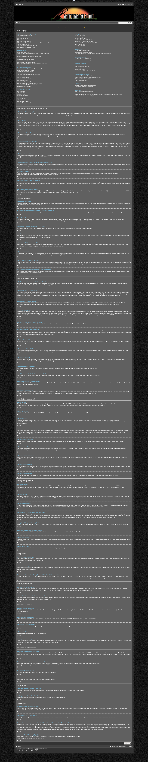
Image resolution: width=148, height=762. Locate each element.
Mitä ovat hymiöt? (21, 94)
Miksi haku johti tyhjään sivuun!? (82, 68)
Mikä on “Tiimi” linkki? (80, 45)
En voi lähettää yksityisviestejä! (82, 50)
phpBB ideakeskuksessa (78, 717)
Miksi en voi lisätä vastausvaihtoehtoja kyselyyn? (28, 74)
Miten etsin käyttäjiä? (80, 69)
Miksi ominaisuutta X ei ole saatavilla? (84, 93)
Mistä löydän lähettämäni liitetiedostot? (84, 86)
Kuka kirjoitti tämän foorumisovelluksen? (84, 91)
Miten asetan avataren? (22, 61)
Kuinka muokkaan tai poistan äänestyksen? (27, 76)
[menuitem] (23, 4)
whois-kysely (122, 724)
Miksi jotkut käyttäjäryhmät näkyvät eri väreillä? (86, 42)
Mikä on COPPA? (21, 37)
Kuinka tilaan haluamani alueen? (83, 78)
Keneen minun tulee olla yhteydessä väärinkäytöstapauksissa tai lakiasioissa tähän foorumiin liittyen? (98, 94)
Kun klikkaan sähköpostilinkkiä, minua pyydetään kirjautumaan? (32, 63)
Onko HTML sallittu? (21, 92)
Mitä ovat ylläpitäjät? (80, 35)
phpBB (42, 237)
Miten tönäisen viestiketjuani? (24, 86)
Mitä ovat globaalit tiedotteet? (24, 97)
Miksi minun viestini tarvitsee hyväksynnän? (27, 84)
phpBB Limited (72, 708)
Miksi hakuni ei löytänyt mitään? (82, 66)
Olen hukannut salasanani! (23, 44)
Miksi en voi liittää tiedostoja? (24, 79)
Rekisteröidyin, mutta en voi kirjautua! (25, 40)
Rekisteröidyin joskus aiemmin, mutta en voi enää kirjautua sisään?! (33, 42)
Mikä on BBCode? (21, 91)
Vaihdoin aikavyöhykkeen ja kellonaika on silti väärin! (29, 56)
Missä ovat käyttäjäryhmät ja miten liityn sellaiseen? (87, 40)
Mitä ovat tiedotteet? (21, 98)
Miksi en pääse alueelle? (23, 77)
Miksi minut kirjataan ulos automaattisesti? (27, 45)
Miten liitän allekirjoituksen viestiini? (25, 71)
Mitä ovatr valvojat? (79, 37)
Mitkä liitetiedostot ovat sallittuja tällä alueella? (86, 85)
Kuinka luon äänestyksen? (23, 73)
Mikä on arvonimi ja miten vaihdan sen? (26, 62)
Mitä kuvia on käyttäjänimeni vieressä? (26, 59)
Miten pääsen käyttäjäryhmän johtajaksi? (84, 41)
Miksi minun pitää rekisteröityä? (24, 35)
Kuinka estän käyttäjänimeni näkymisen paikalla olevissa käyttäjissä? (33, 53)
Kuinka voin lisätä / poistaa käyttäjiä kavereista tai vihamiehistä (89, 60)
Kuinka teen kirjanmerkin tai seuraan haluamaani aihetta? (88, 77)
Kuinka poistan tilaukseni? (81, 80)
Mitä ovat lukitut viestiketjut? (23, 101)
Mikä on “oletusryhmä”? (80, 44)
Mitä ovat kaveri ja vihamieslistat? (83, 58)
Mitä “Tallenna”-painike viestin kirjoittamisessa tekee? (29, 83)
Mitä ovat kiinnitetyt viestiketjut (24, 99)
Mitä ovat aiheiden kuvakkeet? (24, 102)
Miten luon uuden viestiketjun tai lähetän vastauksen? (29, 68)
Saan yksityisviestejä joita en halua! (83, 52)
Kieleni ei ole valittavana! (23, 58)
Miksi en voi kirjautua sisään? (24, 41)
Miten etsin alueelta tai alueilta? (82, 65)
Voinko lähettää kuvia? (22, 95)
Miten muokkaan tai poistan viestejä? (25, 70)
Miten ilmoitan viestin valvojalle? (24, 81)
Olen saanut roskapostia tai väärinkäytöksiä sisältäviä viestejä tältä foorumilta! (93, 53)
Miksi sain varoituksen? (22, 80)
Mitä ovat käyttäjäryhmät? (81, 38)
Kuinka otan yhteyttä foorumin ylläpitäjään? (85, 96)
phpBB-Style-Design (33, 750)
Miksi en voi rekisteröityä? (23, 38)
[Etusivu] (74, 12)
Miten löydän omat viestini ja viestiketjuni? (85, 70)
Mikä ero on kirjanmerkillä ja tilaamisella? (84, 75)
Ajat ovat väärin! (20, 55)
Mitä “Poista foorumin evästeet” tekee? (26, 47)
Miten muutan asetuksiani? (23, 52)
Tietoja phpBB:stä (29, 709)
